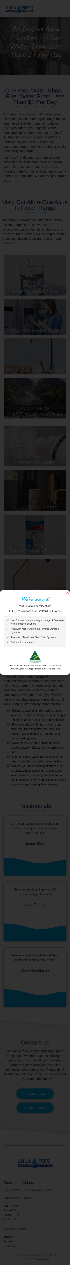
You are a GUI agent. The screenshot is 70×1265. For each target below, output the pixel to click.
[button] (67, 592)
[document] (35, 632)
